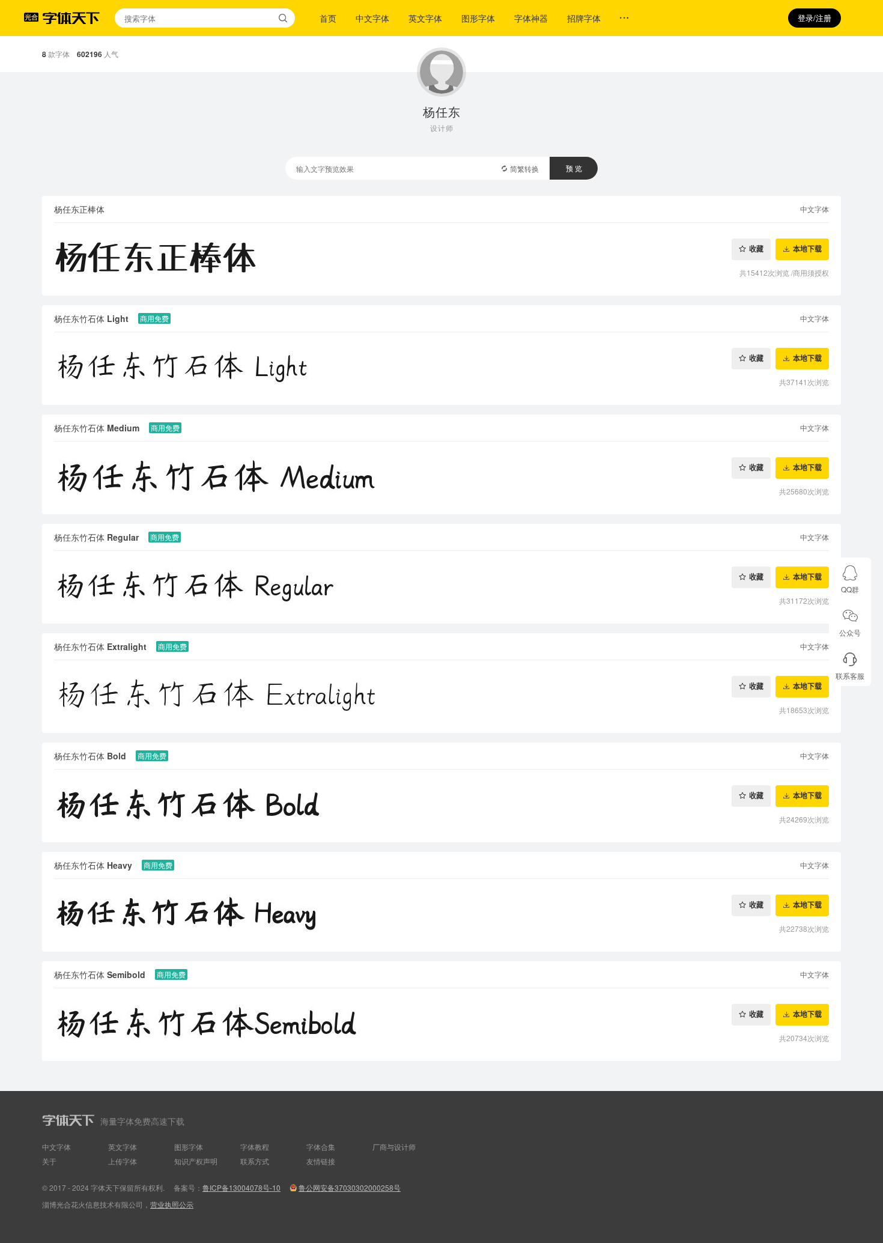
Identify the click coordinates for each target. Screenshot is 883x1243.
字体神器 (531, 18)
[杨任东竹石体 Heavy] (441, 915)
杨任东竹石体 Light (91, 318)
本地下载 (807, 249)
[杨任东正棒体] (441, 259)
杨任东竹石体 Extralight (100, 646)
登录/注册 (814, 17)
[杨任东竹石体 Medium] (441, 478)
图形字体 (478, 18)
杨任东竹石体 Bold (90, 756)
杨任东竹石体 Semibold (99, 974)
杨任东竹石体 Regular (96, 537)
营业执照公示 (171, 1204)
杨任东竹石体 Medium (96, 428)
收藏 (756, 249)
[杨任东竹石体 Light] (441, 368)
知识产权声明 (195, 1161)
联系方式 (254, 1161)
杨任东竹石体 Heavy (93, 865)
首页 (328, 18)
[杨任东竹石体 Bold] (441, 806)
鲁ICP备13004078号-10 (241, 1187)
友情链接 (320, 1161)
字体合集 (320, 1146)
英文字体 (425, 18)
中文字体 (372, 18)
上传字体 (122, 1161)
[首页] (71, 18)
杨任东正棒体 (79, 209)
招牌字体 (584, 18)
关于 (49, 1161)
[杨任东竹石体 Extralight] (441, 696)
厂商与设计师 (394, 1146)
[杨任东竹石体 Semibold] (441, 1024)
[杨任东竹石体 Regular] (441, 587)
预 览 (574, 168)
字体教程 (254, 1146)
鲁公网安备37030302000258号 (350, 1187)
